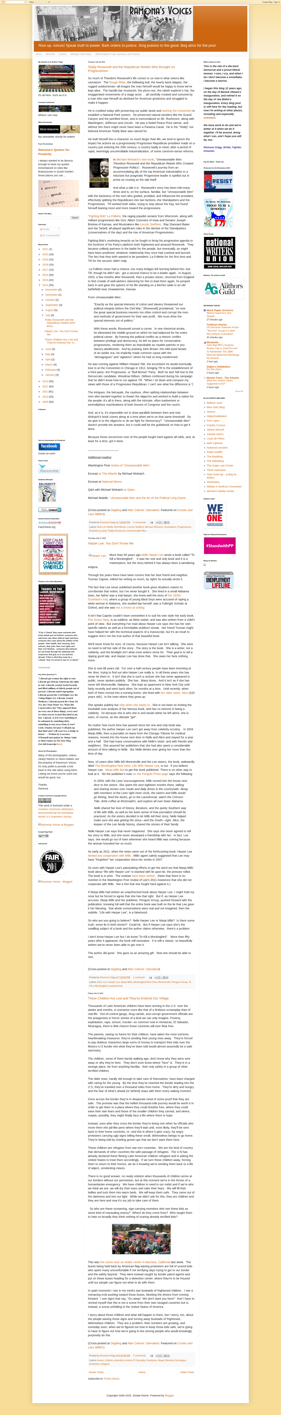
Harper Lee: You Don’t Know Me (110, 543)
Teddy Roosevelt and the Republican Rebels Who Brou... (60, 323)
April (48, 359)
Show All (239, 391)
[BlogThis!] (160, 522)
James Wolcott (215, 429)
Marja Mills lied (114, 769)
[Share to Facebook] (165, 522)
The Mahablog (215, 461)
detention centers (123, 1360)
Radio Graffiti (214, 452)
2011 (45, 391)
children (109, 1360)
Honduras (152, 1360)
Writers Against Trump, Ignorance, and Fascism (118, 54)
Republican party (98, 530)
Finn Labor (213, 420)
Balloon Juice (214, 402)
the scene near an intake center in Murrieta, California (135, 1262)
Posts (45, 229)
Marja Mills (126, 982)
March (49, 364)
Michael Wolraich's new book (135, 159)
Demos (211, 411)
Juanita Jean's (215, 434)
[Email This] (157, 522)
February (51, 369)
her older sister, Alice (174, 692)
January (50, 374)
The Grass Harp (98, 619)
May (48, 354)
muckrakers (170, 527)
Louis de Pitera (215, 438)
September (52, 305)
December (51, 289)
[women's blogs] (205, 564)
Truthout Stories (217, 324)
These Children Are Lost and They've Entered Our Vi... (61, 341)
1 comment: (139, 977)
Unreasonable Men (136, 530)
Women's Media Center (220, 491)
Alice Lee (102, 982)
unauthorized (115, 985)
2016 (45, 274)
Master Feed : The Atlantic (223, 377)
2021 (45, 249)
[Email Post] (151, 522)
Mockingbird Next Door (145, 982)
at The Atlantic (108, 473)
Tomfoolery (213, 482)
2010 (45, 396)
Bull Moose (120, 527)
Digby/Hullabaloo (217, 416)
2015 (45, 280)
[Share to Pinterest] (168, 522)
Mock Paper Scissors (220, 310)
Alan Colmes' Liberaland (143, 510)
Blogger (169, 1395)
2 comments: (140, 1355)
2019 (45, 259)
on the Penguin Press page (150, 774)
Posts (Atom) (111, 1378)
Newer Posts (96, 1372)
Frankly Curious (216, 425)
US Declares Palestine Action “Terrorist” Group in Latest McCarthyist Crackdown (223, 330)
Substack (209, 117)
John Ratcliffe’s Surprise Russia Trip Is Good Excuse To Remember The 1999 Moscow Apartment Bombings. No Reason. (223, 351)
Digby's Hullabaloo (218, 366)
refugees (105, 1364)
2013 (45, 381)
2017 (45, 269)
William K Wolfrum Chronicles (224, 486)
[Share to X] (162, 522)
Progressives (184, 527)
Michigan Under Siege (81, 54)
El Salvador (139, 1360)
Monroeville (164, 982)
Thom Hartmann (216, 470)
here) (59, 744)
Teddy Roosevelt (116, 530)
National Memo (112, 481)
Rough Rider (117, 82)
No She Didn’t (214, 369)
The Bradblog (215, 456)
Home (38, 54)
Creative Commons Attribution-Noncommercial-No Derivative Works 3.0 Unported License (56, 813)
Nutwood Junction (217, 447)
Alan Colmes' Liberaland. (144, 1343)
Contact (62, 54)
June (48, 349)
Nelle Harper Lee (153, 554)
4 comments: (140, 522)
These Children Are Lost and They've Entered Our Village (128, 998)
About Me (50, 54)
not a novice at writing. (131, 607)
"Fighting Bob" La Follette (104, 216)
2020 (45, 254)
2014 (45, 285)
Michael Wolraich (154, 527)
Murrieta (169, 1360)
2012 (45, 386)
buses (100, 1360)
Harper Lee (114, 982)
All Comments (50, 235)
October (50, 299)
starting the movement (176, 110)
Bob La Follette (105, 527)
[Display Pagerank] (43, 836)
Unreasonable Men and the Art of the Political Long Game (148, 497)
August (49, 310)
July (48, 315)
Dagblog (116, 510)
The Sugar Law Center (220, 465)
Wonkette (213, 342)
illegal (161, 1360)
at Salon (129, 489)
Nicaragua (180, 1360)
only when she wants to (134, 705)
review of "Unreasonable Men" (130, 465)
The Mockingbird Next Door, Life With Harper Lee (127, 765)
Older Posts (187, 1372)
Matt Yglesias (215, 443)
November (51, 294)
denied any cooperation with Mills (109, 855)
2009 (45, 401)
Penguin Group (179, 982)
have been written (143, 875)
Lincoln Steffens (150, 224)
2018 (45, 264)
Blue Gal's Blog (216, 407)
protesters (94, 1364)
